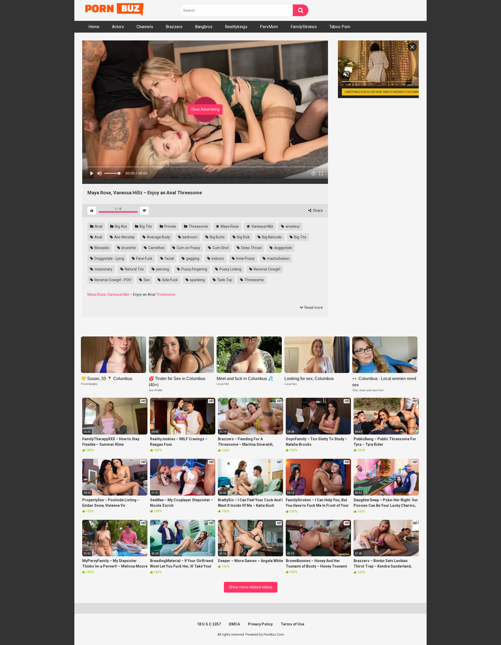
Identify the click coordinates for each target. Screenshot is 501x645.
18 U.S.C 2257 (209, 624)
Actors (118, 26)
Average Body (158, 237)
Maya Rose (229, 226)
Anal (98, 226)
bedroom (190, 237)
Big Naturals (271, 237)
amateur (292, 226)
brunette (128, 248)
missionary (103, 269)
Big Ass (120, 226)
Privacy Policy (260, 624)
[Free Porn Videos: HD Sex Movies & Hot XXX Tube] (114, 11)
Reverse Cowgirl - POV (112, 280)
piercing (162, 269)
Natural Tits (134, 269)
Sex (146, 280)
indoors (217, 258)
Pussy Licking (230, 269)
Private (170, 226)
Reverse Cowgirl (266, 269)
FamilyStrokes (303, 26)
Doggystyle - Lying (109, 258)
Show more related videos (250, 587)
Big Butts (217, 237)
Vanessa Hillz (261, 226)
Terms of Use (292, 624)
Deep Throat (251, 248)
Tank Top (224, 280)
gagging (192, 258)
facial (169, 258)
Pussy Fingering (194, 269)
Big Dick (243, 237)
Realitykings (236, 26)
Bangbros (203, 26)
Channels (144, 26)
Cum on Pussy (188, 248)
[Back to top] (483, 629)
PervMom (269, 26)
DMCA (234, 624)
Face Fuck (143, 258)
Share (317, 210)
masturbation (277, 258)
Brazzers (174, 26)
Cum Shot (220, 248)
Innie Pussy (245, 258)
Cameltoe (155, 248)
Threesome (198, 226)
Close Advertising (205, 109)
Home (93, 26)
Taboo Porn (339, 26)
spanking (197, 280)
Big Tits (145, 226)
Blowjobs (101, 248)
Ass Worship (124, 237)
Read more (313, 307)
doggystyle (282, 248)
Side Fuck (169, 280)
